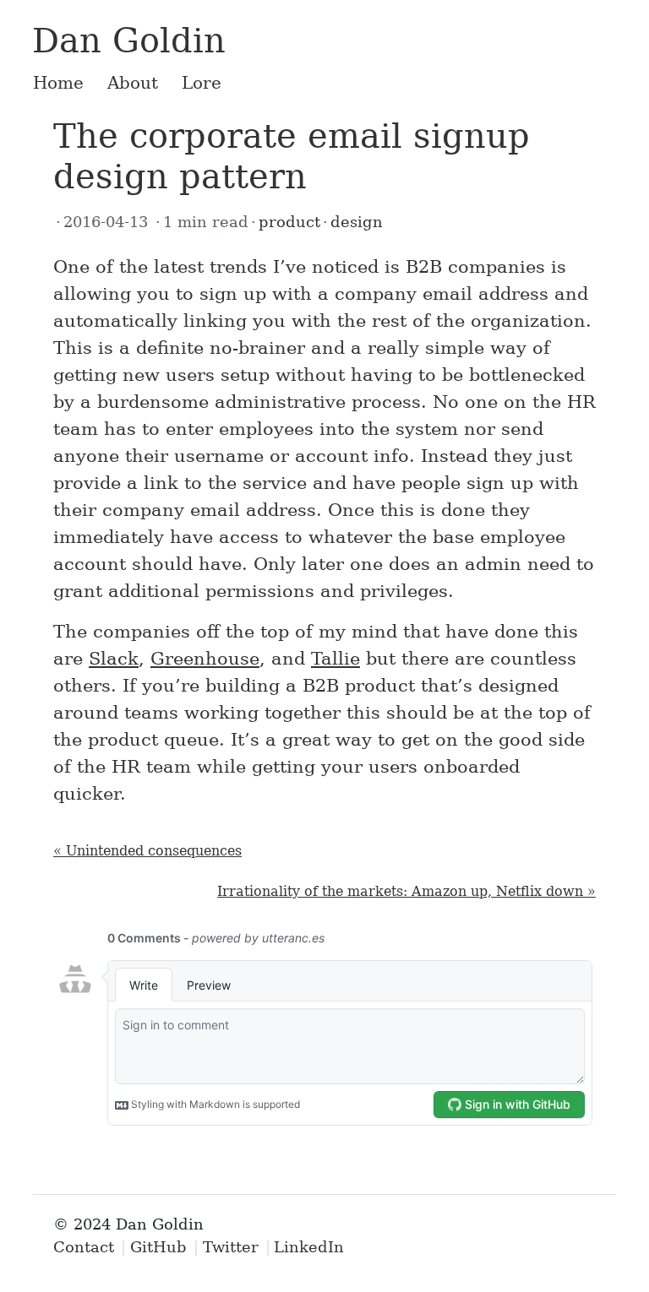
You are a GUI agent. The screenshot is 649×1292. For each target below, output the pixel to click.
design (356, 222)
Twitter (231, 1247)
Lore (201, 83)
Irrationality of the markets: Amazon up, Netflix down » (406, 891)
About (132, 83)
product (289, 222)
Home (58, 83)
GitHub (158, 1247)
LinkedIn (309, 1247)
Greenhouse (204, 659)
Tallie (335, 659)
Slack (114, 659)
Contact (83, 1247)
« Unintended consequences (147, 851)
